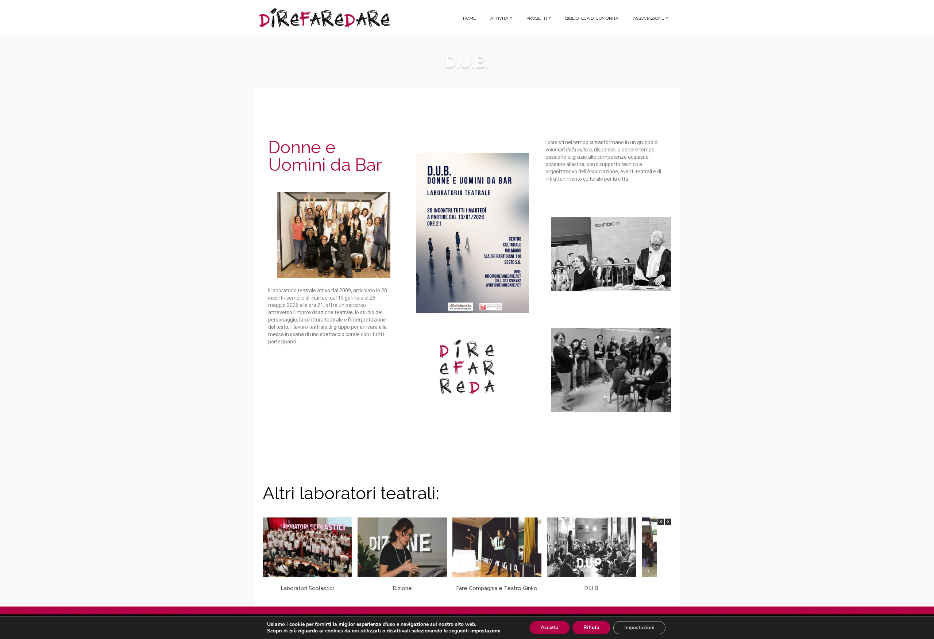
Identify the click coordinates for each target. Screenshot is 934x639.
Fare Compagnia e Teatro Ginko (496, 588)
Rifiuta (591, 627)
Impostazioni (639, 627)
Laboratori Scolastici (307, 588)
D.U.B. (591, 588)
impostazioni (485, 631)
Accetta (550, 627)
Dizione (402, 588)
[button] (668, 522)
